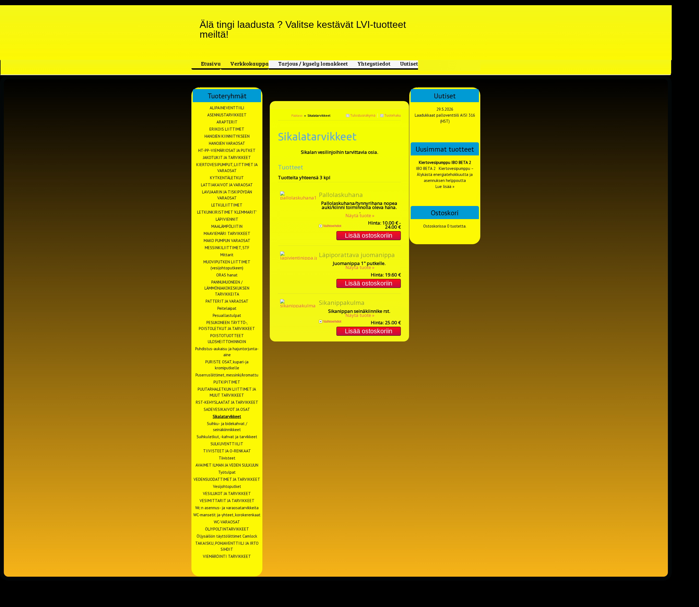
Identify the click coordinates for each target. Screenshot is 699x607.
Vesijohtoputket (227, 486)
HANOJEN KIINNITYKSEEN (227, 136)
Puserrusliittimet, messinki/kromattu (227, 375)
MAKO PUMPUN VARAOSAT (227, 240)
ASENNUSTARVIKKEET (227, 114)
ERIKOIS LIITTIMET (226, 129)
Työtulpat (227, 472)
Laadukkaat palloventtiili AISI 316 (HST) (445, 118)
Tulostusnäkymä (362, 115)
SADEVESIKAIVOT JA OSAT (227, 409)
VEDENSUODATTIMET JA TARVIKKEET (227, 479)
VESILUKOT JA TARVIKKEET (227, 493)
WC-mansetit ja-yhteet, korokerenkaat (226, 514)
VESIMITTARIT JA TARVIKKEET (227, 500)
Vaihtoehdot (332, 226)
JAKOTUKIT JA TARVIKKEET (227, 157)
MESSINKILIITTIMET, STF (227, 247)
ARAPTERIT (227, 122)
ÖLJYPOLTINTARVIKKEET (227, 529)
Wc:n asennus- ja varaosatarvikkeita (227, 507)
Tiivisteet (227, 458)
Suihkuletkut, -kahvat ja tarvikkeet (227, 436)
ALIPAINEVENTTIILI (227, 107)
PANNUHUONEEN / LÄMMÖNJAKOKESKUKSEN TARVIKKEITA (227, 288)
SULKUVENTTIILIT (227, 443)
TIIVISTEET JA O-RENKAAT (227, 450)
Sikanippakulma (342, 302)
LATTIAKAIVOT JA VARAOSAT (227, 184)
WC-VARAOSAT (227, 522)
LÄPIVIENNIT (227, 219)
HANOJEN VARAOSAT (227, 143)
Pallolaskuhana (341, 194)
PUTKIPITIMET (227, 382)
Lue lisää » (445, 186)
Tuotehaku (392, 115)
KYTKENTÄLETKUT (227, 177)
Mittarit (226, 254)
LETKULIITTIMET (226, 205)
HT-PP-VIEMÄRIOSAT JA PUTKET (227, 150)
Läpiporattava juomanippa (357, 255)
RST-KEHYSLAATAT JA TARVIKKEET (227, 402)
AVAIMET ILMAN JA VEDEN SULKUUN (227, 465)
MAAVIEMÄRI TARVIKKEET (227, 233)
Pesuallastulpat (227, 315)
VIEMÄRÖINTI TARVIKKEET (227, 556)
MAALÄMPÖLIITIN (226, 226)
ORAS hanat (227, 275)
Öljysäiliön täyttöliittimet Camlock (227, 536)
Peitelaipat (226, 308)
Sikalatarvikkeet (227, 416)
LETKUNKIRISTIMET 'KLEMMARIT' (227, 212)
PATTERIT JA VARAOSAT (227, 301)
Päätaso (297, 115)
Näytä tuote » (359, 215)
